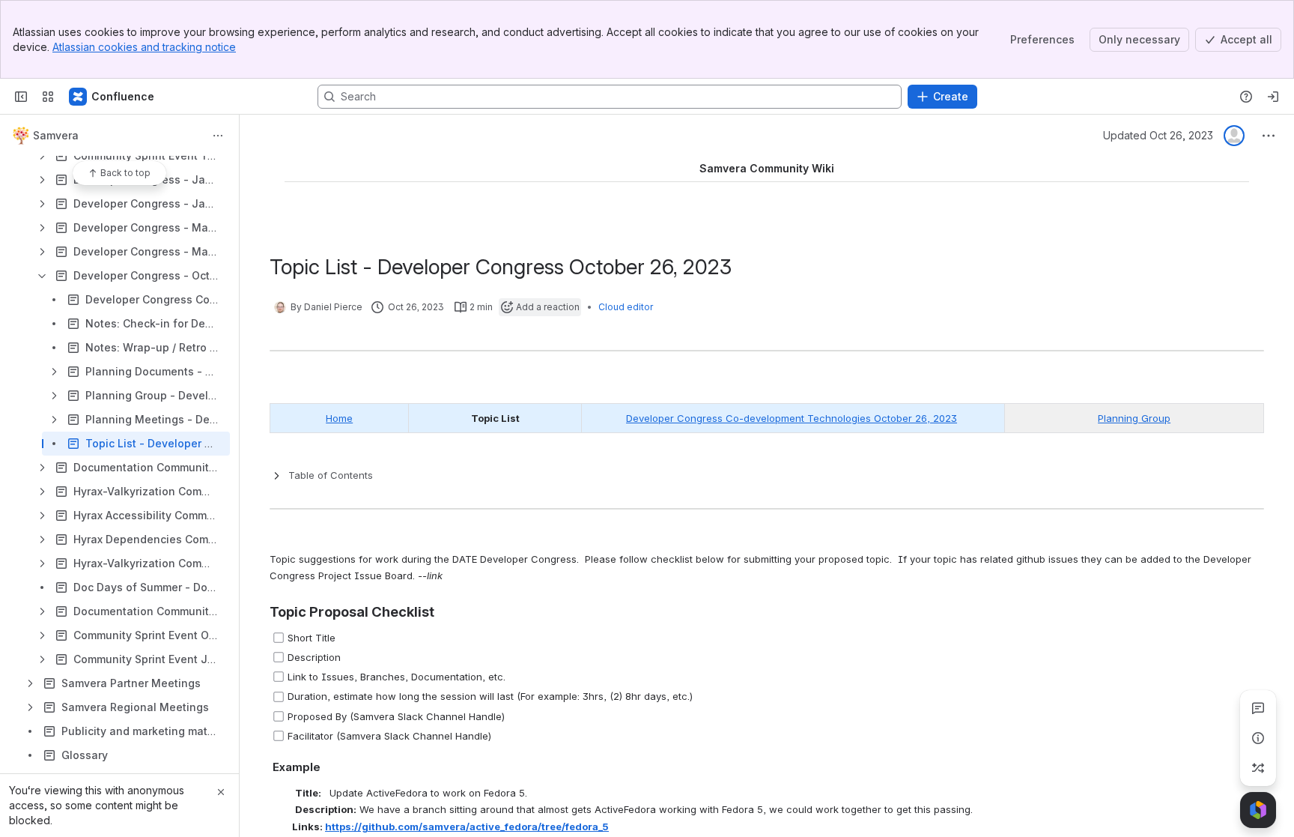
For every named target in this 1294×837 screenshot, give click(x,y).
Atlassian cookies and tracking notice (144, 46)
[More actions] (218, 136)
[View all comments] (1258, 708)
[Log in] (1273, 97)
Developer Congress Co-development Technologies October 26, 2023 (791, 418)
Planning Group (1134, 418)
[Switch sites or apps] (48, 97)
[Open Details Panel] (1258, 738)
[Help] (1246, 97)
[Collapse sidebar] (21, 97)
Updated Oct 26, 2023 (1158, 135)
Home (339, 418)
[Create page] (1258, 768)
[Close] (221, 792)
